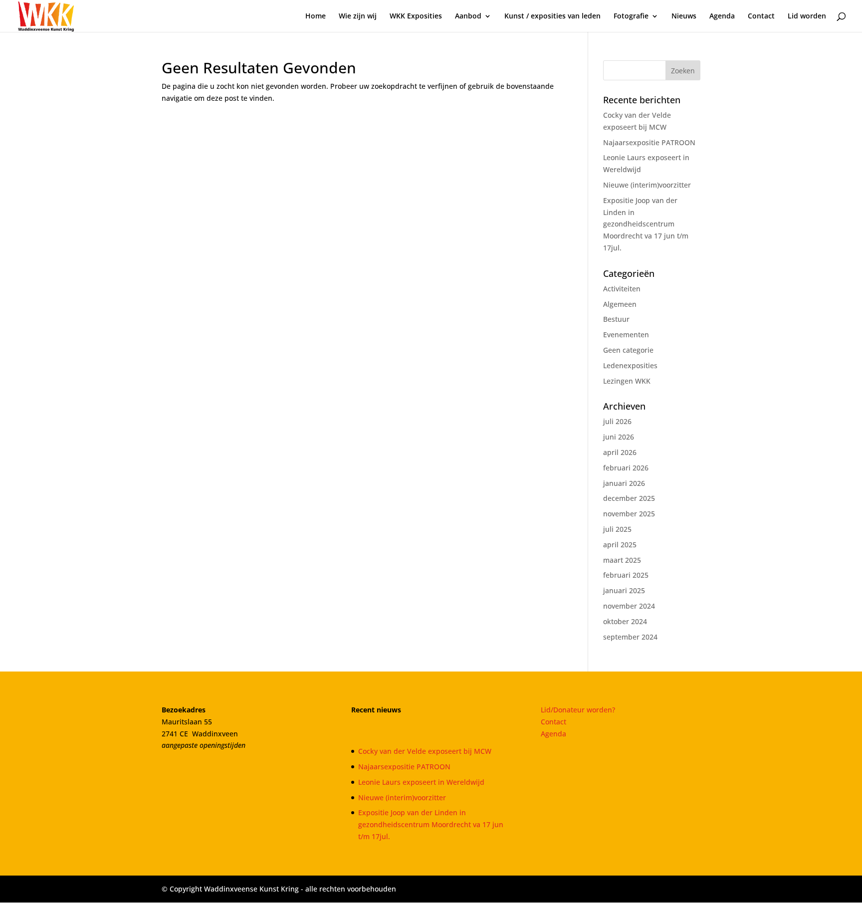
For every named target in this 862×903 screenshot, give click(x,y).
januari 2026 (624, 483)
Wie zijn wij (358, 16)
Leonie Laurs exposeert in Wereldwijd (421, 782)
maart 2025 (622, 560)
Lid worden (807, 16)
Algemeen (620, 304)
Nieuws (683, 16)
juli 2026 (617, 421)
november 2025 (629, 513)
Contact (761, 16)
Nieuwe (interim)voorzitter (647, 185)
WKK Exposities (416, 16)
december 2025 (629, 498)
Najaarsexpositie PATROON (649, 142)
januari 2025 (624, 590)
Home (315, 16)
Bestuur (616, 319)
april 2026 (620, 452)
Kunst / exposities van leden (552, 16)
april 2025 (620, 544)
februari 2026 (625, 467)
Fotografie (631, 16)
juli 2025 (617, 529)
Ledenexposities (630, 365)
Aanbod (468, 16)
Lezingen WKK (626, 381)
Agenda (722, 16)
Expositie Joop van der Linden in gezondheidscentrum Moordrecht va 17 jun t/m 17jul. (645, 224)
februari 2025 (625, 575)
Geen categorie (628, 350)
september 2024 (630, 637)
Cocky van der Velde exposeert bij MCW (424, 751)
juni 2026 (618, 437)
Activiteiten (622, 288)
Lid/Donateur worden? (578, 709)
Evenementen (626, 334)
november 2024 (629, 606)
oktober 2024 (625, 621)
